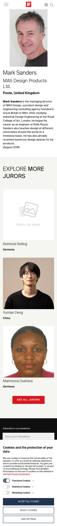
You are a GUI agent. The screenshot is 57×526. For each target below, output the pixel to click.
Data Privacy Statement (18, 474)
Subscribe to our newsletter (16, 429)
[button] (45, 5)
